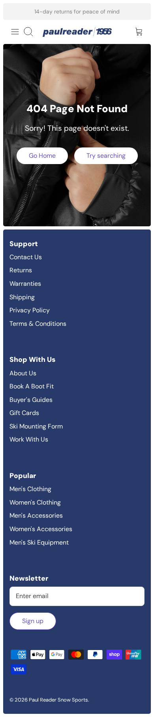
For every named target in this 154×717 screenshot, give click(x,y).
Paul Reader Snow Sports (58, 699)
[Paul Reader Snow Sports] (77, 32)
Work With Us (28, 439)
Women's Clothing (35, 502)
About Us (22, 373)
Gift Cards (24, 413)
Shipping (22, 297)
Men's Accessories (36, 515)
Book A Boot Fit (31, 386)
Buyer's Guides (31, 400)
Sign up (32, 621)
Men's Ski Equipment (39, 542)
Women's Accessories (40, 529)
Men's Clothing (30, 489)
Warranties (25, 283)
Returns (20, 270)
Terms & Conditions (37, 323)
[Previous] (14, 11)
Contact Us (25, 257)
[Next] (140, 11)
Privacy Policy (29, 310)
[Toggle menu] (15, 31)
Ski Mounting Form (36, 426)
